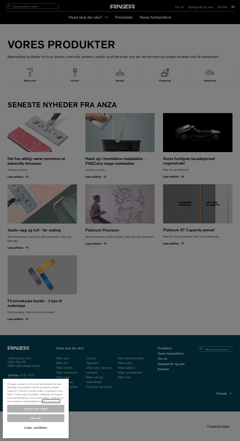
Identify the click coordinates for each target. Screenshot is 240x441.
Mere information (51, 401)
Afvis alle (36, 418)
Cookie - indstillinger (35, 427)
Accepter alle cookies (36, 408)
